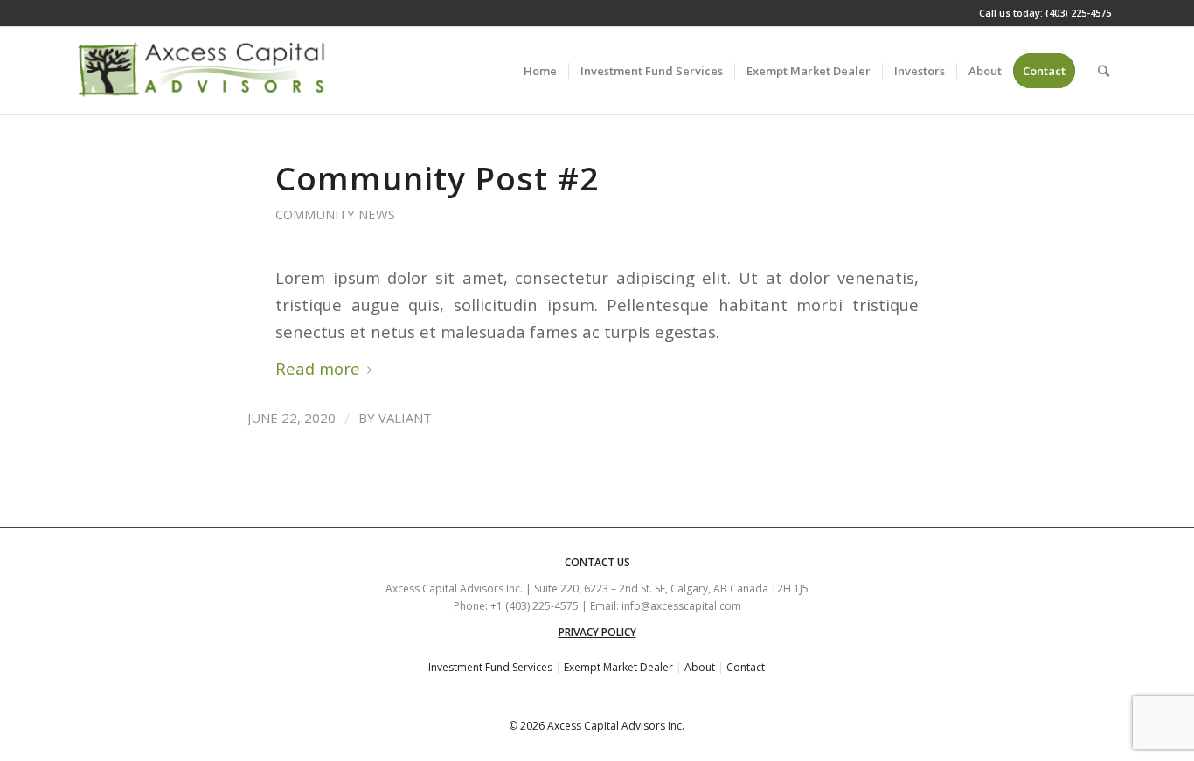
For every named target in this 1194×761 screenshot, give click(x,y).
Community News (335, 214)
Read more (317, 368)
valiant (405, 417)
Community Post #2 (437, 178)
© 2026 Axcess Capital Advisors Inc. (596, 725)
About (699, 667)
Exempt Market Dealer (618, 667)
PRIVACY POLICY (597, 632)
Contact (745, 667)
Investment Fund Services (490, 667)
